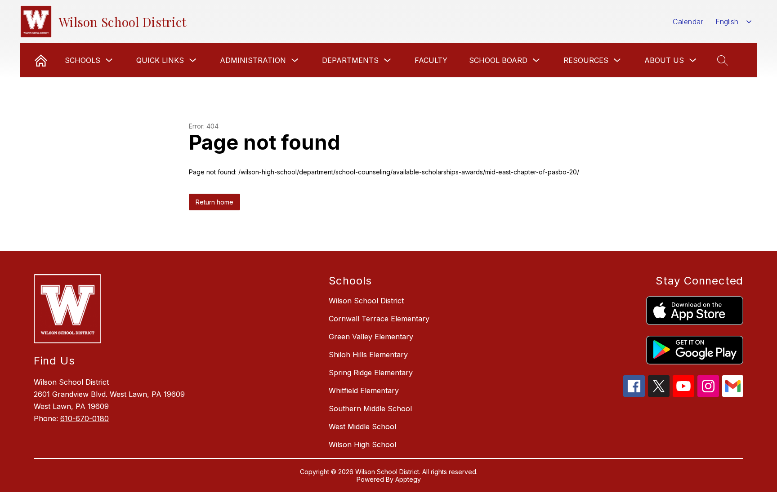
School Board (498, 60)
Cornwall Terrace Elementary (379, 318)
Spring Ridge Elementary (371, 372)
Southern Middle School (370, 408)
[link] (41, 60)
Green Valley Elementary (371, 336)
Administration (253, 60)
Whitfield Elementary (364, 390)
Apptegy (408, 479)
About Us (664, 60)
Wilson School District (366, 300)
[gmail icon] (733, 394)
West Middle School (362, 426)
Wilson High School (362, 444)
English (726, 21)
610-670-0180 (84, 418)
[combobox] (733, 22)
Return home (214, 202)
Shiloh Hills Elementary (368, 354)
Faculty (431, 60)
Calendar (688, 21)
